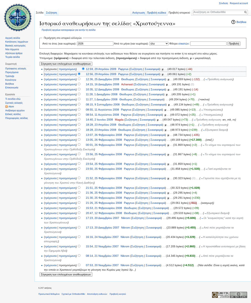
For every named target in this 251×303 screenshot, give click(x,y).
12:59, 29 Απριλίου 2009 (101, 69)
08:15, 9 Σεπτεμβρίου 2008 (103, 104)
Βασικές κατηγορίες (15, 45)
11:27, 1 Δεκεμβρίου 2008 (101, 99)
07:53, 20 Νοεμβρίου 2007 (102, 265)
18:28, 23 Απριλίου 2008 (101, 124)
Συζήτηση (136, 69)
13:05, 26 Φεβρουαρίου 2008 (104, 139)
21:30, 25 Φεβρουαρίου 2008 (104, 197)
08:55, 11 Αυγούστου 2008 (102, 109)
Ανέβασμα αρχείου (15, 110)
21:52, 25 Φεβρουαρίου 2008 (104, 178)
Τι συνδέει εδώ (12, 99)
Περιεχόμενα (11, 72)
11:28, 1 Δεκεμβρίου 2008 (101, 94)
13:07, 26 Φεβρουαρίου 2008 (104, 134)
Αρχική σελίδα (12, 38)
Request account (239, 3)
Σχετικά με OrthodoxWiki (73, 294)
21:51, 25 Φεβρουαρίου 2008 (104, 187)
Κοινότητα (10, 80)
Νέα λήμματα (12, 49)
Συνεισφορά (152, 69)
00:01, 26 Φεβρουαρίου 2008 (104, 144)
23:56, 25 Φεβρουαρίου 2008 (104, 154)
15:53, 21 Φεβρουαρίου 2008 (104, 208)
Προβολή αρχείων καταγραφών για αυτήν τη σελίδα (68, 30)
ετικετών (183, 43)
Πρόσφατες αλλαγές (15, 68)
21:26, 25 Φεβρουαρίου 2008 (104, 202)
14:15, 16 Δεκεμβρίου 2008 (102, 84)
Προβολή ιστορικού (179, 12)
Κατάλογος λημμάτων (16, 41)
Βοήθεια (241, 22)
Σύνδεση (223, 3)
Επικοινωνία (11, 87)
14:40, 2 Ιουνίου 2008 (99, 119)
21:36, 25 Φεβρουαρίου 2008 (104, 192)
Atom (11, 106)
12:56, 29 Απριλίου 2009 (101, 74)
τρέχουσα (51, 74)
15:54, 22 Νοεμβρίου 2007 (102, 246)
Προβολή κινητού (118, 294)
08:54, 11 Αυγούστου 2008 (102, 114)
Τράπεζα (9, 76)
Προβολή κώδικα (156, 12)
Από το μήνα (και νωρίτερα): (131, 43)
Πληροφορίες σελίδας (16, 118)
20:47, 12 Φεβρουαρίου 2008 (104, 213)
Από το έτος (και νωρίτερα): (59, 43)
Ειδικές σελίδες (13, 114)
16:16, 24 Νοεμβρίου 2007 (102, 237)
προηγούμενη (67, 69)
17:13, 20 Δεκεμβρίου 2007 (102, 227)
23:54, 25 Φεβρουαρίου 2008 (104, 163)
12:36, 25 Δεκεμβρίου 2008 (102, 79)
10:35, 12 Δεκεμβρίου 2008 (102, 89)
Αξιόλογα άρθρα (13, 53)
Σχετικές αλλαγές (14, 103)
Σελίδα (40, 12)
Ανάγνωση (138, 12)
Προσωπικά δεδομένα (48, 294)
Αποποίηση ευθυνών (97, 294)
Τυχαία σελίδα (12, 57)
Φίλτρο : (179, 43)
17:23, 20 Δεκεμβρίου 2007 (102, 218)
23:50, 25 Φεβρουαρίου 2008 (104, 168)
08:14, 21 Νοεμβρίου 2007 (102, 255)
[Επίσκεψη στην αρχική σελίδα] (17, 15)
